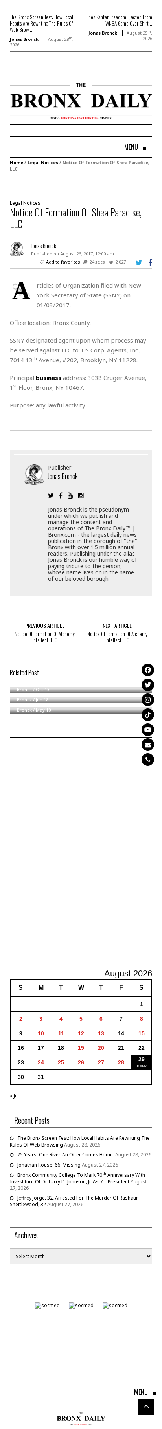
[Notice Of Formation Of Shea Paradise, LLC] (77, 185)
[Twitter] (148, 685)
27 (101, 1062)
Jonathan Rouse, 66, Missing (49, 1164)
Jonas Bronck (24, 39)
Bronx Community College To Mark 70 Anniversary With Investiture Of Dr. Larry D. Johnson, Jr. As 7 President (77, 1178)
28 (121, 1062)
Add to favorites (63, 262)
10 (41, 1033)
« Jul (14, 1095)
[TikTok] (148, 714)
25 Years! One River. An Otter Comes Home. (65, 1154)
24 (41, 1062)
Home (16, 162)
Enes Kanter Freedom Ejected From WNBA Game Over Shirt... (119, 20)
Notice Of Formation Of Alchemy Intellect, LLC (45, 637)
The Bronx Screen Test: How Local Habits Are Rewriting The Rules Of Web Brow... (41, 23)
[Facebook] (148, 670)
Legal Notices (43, 162)
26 (81, 1062)
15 (141, 1033)
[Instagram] (148, 699)
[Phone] (148, 759)
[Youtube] (148, 729)
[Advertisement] (81, 854)
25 (61, 1062)
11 (61, 1033)
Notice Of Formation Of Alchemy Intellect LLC (117, 637)
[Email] (148, 744)
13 (101, 1033)
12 (81, 1033)
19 (81, 1048)
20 (101, 1048)
